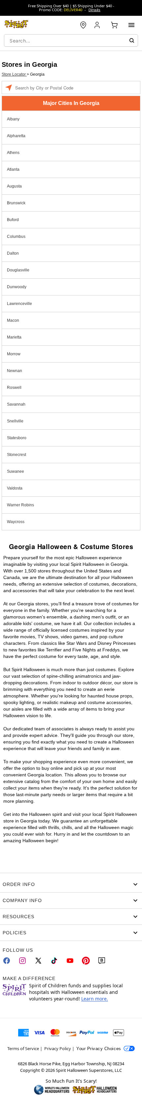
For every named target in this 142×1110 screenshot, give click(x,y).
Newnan (14, 370)
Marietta (14, 337)
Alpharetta (16, 136)
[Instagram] (22, 960)
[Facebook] (7, 960)
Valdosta (14, 488)
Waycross (15, 521)
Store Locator (14, 74)
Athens (13, 152)
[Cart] (114, 25)
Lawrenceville (19, 303)
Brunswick (16, 203)
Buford (13, 219)
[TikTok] (54, 960)
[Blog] (102, 960)
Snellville (15, 421)
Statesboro (16, 438)
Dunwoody (16, 287)
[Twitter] (38, 960)
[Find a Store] (83, 25)
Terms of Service (23, 1048)
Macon (13, 320)
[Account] (97, 25)
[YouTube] (70, 960)
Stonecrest (16, 454)
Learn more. (94, 999)
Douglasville (18, 270)
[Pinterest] (86, 960)
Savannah (16, 404)
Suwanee (15, 471)
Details (94, 10)
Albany (13, 119)
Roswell (14, 387)
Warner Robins (20, 505)
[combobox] (71, 40)
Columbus (16, 236)
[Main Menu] (131, 25)
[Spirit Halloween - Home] (16, 25)
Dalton (13, 253)
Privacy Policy (57, 1048)
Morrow (13, 354)
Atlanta (13, 169)
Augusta (14, 186)
